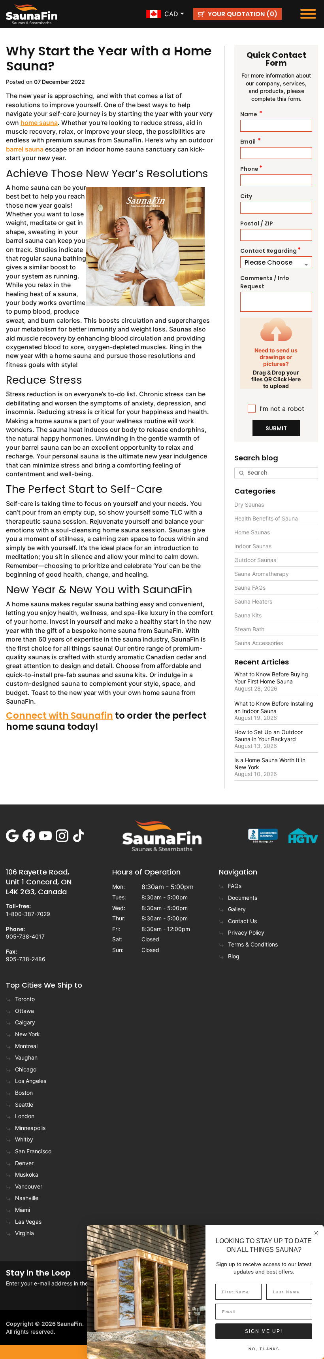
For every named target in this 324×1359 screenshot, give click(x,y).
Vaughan (26, 1057)
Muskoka (26, 1174)
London (24, 1116)
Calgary (25, 1022)
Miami (22, 1209)
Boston (24, 1092)
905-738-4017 (25, 936)
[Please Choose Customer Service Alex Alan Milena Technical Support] (276, 262)
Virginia (24, 1233)
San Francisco (33, 1151)
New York (27, 1034)
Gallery (237, 909)
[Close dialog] (316, 1233)
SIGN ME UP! (264, 1331)
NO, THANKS (264, 1349)
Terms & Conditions (253, 944)
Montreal (26, 1046)
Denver (24, 1163)
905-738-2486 (25, 959)
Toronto (25, 999)
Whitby (24, 1139)
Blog (233, 956)
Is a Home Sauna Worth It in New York (269, 763)
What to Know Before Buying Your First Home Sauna (271, 678)
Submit (276, 428)
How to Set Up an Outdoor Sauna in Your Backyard (268, 735)
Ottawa (24, 1010)
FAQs (234, 885)
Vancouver (28, 1186)
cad (171, 14)
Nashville (26, 1197)
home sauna (39, 123)
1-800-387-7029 (28, 913)
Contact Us (242, 921)
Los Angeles (30, 1080)
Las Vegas (28, 1221)
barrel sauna (24, 149)
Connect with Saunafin (59, 715)
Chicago (25, 1069)
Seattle (24, 1104)
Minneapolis (30, 1127)
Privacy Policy (246, 932)
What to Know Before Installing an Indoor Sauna (273, 707)
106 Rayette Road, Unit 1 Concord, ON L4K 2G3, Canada (39, 882)
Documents (242, 897)
